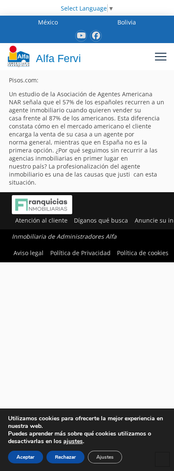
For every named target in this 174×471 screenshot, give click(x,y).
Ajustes (105, 457)
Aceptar (25, 457)
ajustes (73, 441)
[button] (160, 56)
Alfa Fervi (58, 58)
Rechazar (65, 457)
